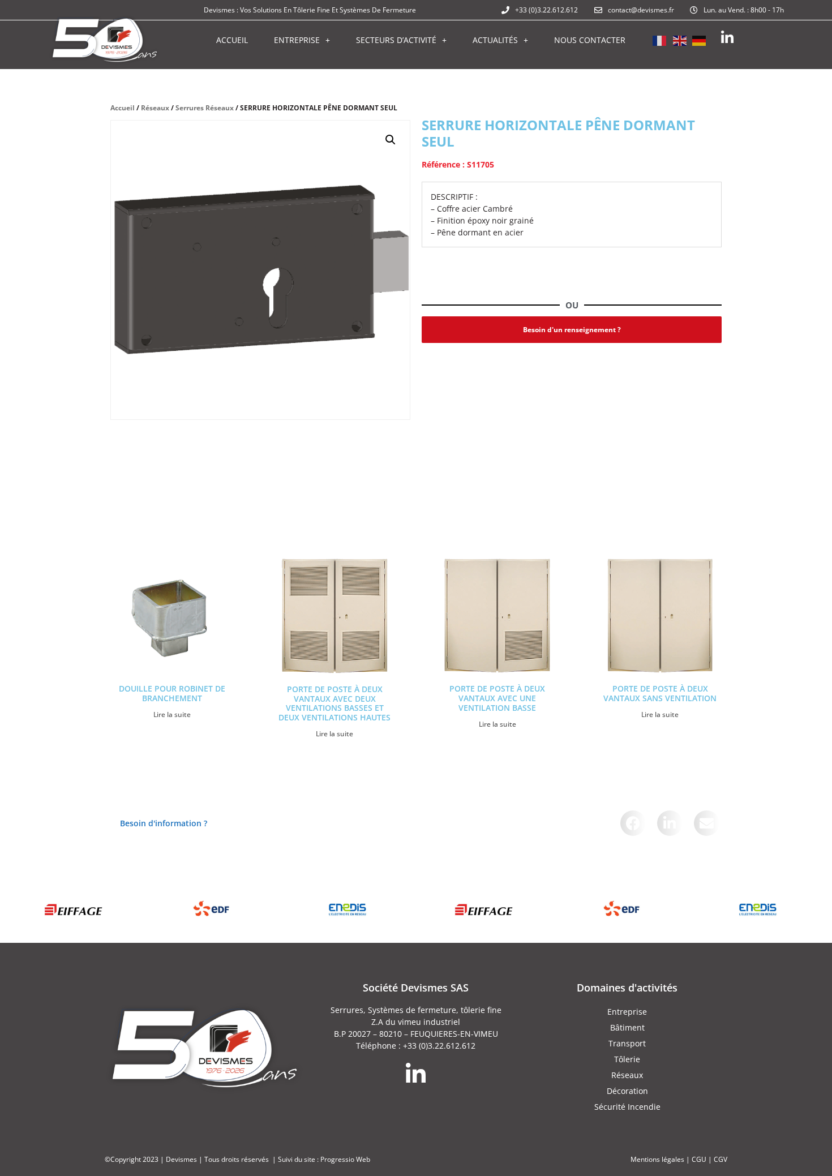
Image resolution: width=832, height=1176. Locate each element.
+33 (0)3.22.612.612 (439, 1045)
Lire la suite (172, 714)
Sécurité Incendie (627, 1106)
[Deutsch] (699, 39)
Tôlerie (627, 1059)
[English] (679, 39)
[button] (390, 140)
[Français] (660, 39)
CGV (720, 1159)
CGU (699, 1159)
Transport (627, 1043)
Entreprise (297, 40)
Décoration (627, 1090)
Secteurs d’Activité (396, 40)
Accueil (232, 40)
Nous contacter (589, 40)
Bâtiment (627, 1027)
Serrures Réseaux (204, 108)
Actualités (495, 40)
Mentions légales (657, 1159)
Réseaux (155, 108)
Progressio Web (345, 1159)
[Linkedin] (727, 38)
